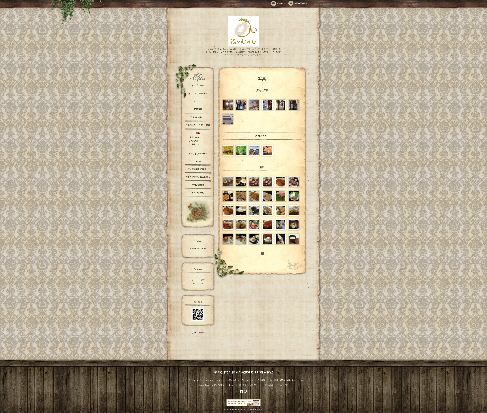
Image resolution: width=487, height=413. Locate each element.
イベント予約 (198, 193)
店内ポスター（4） (196, 141)
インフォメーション (197, 93)
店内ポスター (262, 136)
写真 (198, 133)
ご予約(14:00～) (197, 117)
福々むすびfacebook (197, 153)
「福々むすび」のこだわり (197, 177)
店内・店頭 (262, 90)
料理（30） (196, 144)
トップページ (198, 85)
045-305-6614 (301, 3)
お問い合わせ (198, 185)
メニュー (198, 101)
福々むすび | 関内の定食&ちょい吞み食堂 (243, 372)
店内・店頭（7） (197, 137)
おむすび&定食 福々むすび (239, 409)
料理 (262, 167)
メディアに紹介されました (197, 169)
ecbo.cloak (198, 161)
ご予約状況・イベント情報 (197, 125)
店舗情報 (198, 109)
